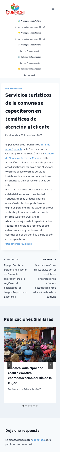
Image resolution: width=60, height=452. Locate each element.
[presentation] (30, 344)
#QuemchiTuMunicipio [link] (18, 244)
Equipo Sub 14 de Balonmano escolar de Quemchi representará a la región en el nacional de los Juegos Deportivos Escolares (15, 278)
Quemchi (13, 135)
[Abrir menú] (53, 8)
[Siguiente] (50, 365)
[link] (29, 155)
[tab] (23, 406)
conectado (38, 440)
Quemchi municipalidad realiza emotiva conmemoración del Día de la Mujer (30, 375)
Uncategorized (13, 88)
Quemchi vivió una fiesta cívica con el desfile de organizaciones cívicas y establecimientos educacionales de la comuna (44, 278)
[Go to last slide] (9, 365)
